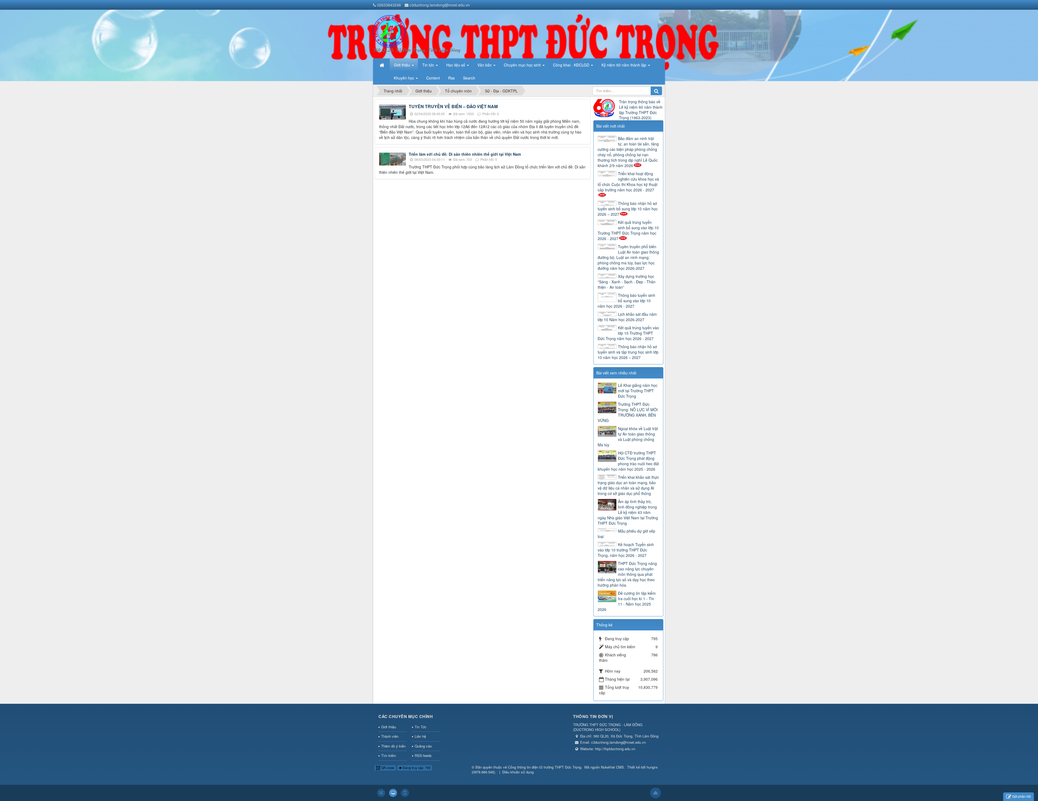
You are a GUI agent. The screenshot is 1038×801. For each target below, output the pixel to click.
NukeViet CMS (612, 767)
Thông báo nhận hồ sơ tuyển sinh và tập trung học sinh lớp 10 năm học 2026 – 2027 (628, 352)
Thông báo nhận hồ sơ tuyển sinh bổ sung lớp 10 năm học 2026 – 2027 (628, 209)
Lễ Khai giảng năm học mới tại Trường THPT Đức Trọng (637, 391)
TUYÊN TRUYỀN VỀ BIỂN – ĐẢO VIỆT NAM (453, 106)
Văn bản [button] (485, 65)
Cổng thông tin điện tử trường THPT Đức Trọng (544, 767)
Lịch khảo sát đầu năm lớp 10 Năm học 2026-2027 (627, 316)
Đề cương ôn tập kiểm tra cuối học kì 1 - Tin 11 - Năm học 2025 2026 (627, 601)
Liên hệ (420, 736)
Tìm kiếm (388, 755)
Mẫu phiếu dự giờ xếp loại (626, 533)
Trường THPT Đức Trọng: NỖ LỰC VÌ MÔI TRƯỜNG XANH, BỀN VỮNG (628, 412)
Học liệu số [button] (456, 65)
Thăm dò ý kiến (393, 746)
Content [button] (433, 78)
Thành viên (389, 736)
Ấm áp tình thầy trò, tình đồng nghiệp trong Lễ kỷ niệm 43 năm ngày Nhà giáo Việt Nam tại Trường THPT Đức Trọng (628, 512)
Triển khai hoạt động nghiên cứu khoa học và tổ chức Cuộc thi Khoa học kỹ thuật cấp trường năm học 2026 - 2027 (628, 181)
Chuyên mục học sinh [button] (523, 65)
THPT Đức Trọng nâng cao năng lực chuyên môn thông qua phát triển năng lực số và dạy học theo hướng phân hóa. (627, 574)
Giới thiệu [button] (402, 65)
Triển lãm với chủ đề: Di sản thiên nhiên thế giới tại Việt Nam (465, 154)
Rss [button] (451, 78)
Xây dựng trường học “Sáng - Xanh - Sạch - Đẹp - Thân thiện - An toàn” (627, 282)
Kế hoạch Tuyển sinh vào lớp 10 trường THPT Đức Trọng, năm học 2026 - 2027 (626, 550)
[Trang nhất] (382, 64)
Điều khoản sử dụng (518, 772)
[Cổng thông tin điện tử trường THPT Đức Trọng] (389, 31)
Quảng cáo (423, 746)
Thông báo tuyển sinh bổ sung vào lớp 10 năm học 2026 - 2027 (626, 301)
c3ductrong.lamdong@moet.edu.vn (440, 5)
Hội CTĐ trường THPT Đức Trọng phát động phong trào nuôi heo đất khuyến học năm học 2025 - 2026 (628, 461)
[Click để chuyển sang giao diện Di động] (405, 793)
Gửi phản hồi (1021, 796)
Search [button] (469, 78)
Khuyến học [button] (404, 78)
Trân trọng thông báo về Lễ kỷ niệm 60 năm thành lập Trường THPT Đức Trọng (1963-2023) (641, 110)
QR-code (387, 767)
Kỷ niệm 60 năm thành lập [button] (624, 65)
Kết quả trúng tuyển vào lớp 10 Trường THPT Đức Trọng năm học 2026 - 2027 (628, 333)
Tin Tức (421, 726)
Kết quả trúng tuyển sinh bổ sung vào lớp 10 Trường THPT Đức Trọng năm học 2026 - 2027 (628, 230)
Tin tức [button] (428, 65)
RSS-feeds (423, 755)
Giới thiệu (388, 726)
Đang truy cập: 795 (416, 767)
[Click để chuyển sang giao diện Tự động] (381, 793)
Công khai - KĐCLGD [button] (571, 65)
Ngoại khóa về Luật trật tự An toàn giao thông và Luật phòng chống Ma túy (628, 436)
